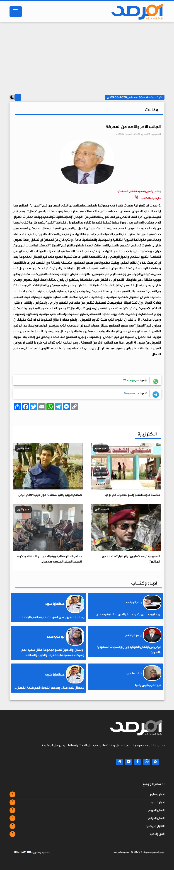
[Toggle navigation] (16, 11)
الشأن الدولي (156, 818)
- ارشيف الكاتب (139, 194)
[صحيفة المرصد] (136, 11)
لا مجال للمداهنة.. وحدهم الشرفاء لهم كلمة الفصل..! (49, 688)
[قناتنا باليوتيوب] (128, 762)
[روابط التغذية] (155, 762)
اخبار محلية (157, 802)
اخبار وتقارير (157, 794)
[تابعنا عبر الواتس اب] (146, 762)
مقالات (151, 110)
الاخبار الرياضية (155, 826)
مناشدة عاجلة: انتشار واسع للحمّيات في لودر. (132, 495)
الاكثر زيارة (147, 434)
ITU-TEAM (20, 852)
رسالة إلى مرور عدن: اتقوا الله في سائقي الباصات (51, 617)
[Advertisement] (87, 56)
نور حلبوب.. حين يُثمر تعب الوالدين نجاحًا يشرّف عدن (128, 614)
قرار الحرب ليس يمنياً (148, 685)
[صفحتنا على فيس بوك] (137, 762)
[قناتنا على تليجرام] (119, 762)
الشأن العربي (156, 810)
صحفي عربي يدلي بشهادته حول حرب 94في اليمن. (50, 495)
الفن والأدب (157, 834)
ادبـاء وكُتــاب (144, 583)
